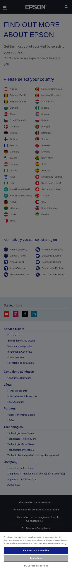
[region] (36, 551)
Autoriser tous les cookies (36, 550)
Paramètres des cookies (36, 566)
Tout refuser (36, 558)
